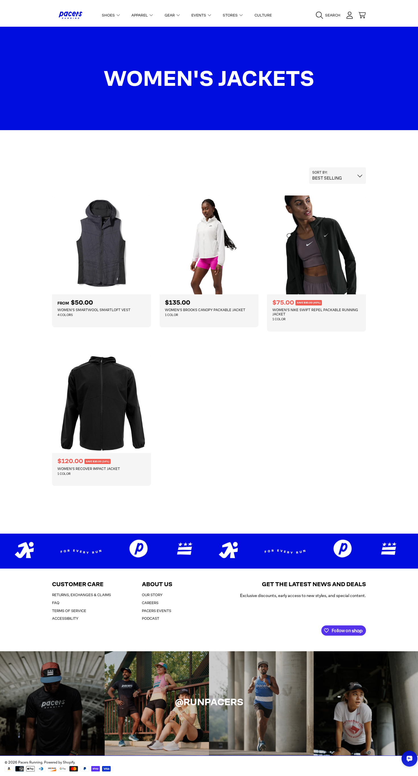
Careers (150, 603)
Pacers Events (156, 611)
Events (199, 15)
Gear (170, 15)
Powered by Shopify (59, 762)
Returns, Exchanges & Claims (81, 595)
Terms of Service (69, 611)
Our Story (152, 595)
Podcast (150, 618)
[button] (329, 15)
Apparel (140, 15)
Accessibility (65, 618)
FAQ (55, 603)
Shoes (109, 15)
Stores (231, 15)
